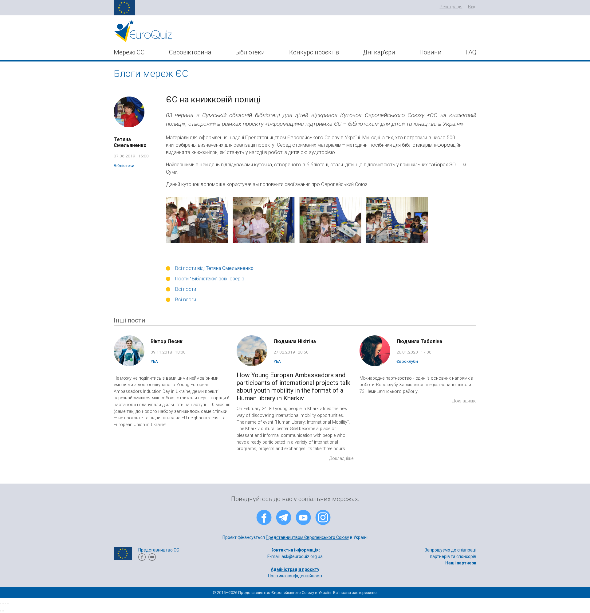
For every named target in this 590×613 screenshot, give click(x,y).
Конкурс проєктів (314, 52)
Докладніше (341, 458)
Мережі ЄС (129, 52)
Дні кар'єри (379, 52)
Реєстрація (451, 7)
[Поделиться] (3, 603)
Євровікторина (190, 52)
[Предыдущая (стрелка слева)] (0, 610)
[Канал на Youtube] (152, 559)
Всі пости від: (214, 268)
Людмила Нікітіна (294, 341)
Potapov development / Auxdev (314, 582)
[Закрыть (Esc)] (0, 603)
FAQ (471, 52)
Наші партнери (460, 562)
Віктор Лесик (167, 341)
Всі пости (185, 289)
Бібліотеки (250, 52)
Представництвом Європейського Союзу (307, 537)
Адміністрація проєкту (295, 569)
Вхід (472, 7)
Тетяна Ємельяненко (130, 142)
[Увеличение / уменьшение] (8, 603)
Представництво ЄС (158, 550)
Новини (430, 52)
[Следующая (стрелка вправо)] (3, 610)
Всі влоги (185, 300)
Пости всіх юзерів (209, 279)
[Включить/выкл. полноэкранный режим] (5, 603)
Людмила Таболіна (419, 341)
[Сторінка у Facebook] (142, 559)
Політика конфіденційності (295, 575)
